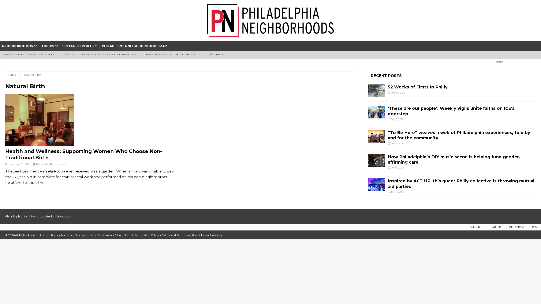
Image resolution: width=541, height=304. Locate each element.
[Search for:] (514, 62)
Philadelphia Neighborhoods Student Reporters (38, 216)
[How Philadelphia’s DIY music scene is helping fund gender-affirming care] (376, 160)
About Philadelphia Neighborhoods (29, 54)
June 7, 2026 (397, 167)
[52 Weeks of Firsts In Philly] (376, 90)
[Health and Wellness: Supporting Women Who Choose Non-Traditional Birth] (89, 120)
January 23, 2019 (20, 164)
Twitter (495, 226)
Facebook (475, 226)
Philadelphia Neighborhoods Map (134, 46)
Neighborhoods (17, 46)
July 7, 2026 (397, 119)
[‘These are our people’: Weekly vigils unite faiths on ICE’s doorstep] (376, 112)
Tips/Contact (214, 54)
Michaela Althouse (48, 164)
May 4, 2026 (397, 191)
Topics (47, 46)
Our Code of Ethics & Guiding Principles (109, 54)
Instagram (516, 226)
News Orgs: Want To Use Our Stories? (171, 54)
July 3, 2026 (397, 143)
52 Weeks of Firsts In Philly (418, 87)
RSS (534, 226)
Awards (68, 54)
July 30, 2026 (398, 92)
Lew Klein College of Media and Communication (168, 235)
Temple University (212, 235)
